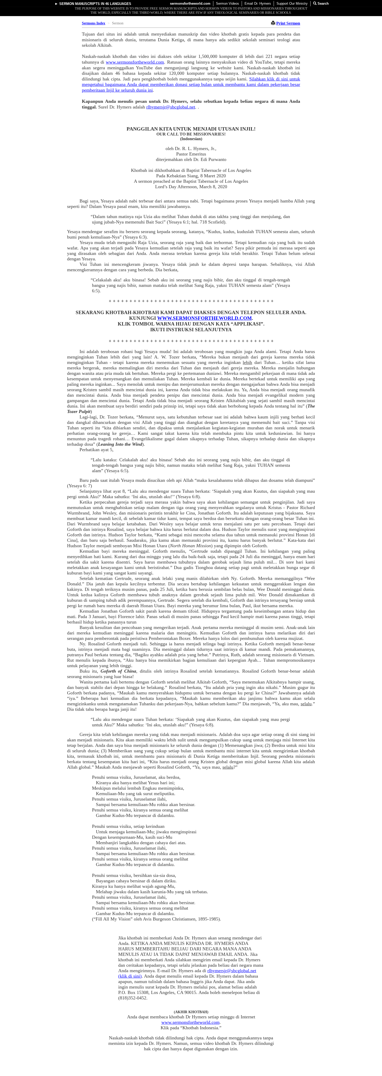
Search (323, 3)
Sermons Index (93, 23)
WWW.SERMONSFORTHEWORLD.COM (204, 318)
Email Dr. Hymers (258, 3)
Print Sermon (288, 23)
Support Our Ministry (292, 3)
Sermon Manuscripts (79, 4)
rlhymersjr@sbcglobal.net (170, 107)
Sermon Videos (227, 3)
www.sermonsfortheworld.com (135, 62)
